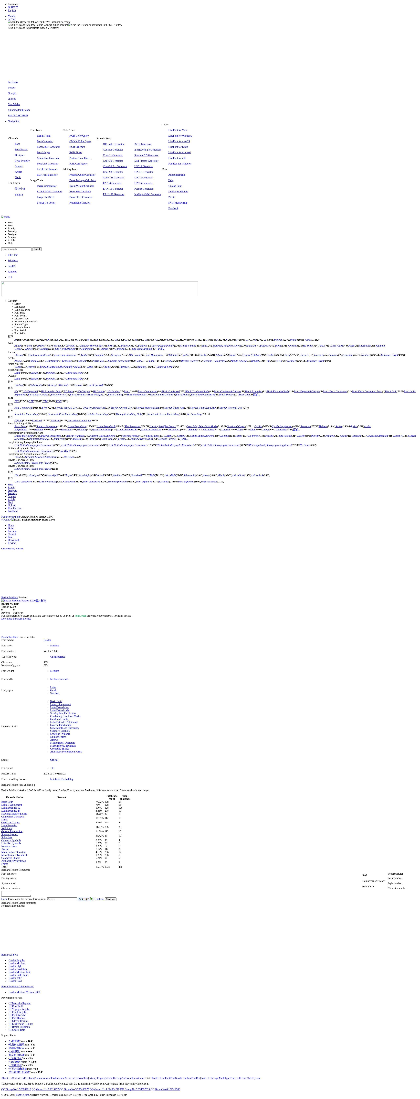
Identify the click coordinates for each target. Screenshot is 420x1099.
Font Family (21, 149)
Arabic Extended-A (151, 429)
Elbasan (18, 355)
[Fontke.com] (5, 217)
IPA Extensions (133, 426)
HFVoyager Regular (19, 1009)
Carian (180, 435)
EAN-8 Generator (112, 183)
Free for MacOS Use (66, 407)
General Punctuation (60, 725)
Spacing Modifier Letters (163, 426)
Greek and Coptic (236, 426)
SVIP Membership (178, 202)
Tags (16, 457)
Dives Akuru (336, 345)
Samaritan (66, 429)
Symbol (278, 339)
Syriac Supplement (101, 429)
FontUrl (205, 1078)
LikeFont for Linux (178, 146)
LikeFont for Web (177, 130)
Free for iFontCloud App (203, 407)
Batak (204, 345)
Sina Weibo (14, 104)
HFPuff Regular (17, 1018)
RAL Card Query (78, 163)
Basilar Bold (15, 980)
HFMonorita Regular (20, 1003)
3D (16, 391)
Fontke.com (7, 516)
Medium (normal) (117, 481)
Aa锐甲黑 (14, 1051)
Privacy (93, 1078)
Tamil (252, 429)
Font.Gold (235, 1078)
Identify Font (43, 135)
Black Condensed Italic (197, 391)
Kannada (281, 429)
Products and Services (62, 1078)
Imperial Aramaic (39, 438)
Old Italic (173, 355)
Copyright (102, 1078)
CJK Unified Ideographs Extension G (33, 451)
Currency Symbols (60, 730)
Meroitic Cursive (189, 360)
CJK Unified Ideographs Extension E (175, 445)
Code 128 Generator (113, 177)
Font (17, 143)
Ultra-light (32, 475)
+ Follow (6, 519)
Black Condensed (170, 391)
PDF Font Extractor (47, 174)
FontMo (186, 1078)
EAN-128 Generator (113, 194)
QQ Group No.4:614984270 (104, 1089)
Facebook (13, 82)
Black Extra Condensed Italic (367, 391)
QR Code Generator (113, 144)
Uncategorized (95, 385)
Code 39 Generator (113, 160)
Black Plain (182, 394)
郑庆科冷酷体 (16, 1055)
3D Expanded (30, 391)
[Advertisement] (213, 55)
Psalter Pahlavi (188, 345)
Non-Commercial (23, 407)
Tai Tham (308, 345)
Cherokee (124, 366)
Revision (55, 420)
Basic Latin (20, 426)
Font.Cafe (247, 1078)
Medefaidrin (51, 360)
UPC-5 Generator (143, 183)
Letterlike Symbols (60, 733)
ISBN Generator (142, 144)
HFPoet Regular (17, 1015)
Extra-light (52, 475)
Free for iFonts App (174, 407)
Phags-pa (126, 345)
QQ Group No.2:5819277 (45, 1089)
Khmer (28, 348)
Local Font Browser (47, 169)
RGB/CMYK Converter (49, 191)
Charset (12, 534)
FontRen (195, 1078)
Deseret (30, 366)
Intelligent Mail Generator (147, 194)
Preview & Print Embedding (62, 414)
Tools (18, 177)
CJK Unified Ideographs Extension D (127, 445)
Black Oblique (94, 394)
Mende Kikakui (239, 360)
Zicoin (171, 197)
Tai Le (321, 345)
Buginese (265, 345)
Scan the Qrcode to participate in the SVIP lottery (33, 27)
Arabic (40, 345)
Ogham (219, 355)
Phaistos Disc (152, 435)
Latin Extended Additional (64, 722)
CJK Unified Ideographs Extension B (33, 445)
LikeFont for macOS (179, 141)
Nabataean (76, 438)
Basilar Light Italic (18, 975)
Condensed (69, 481)
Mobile (11, 16)
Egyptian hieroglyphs (119, 360)
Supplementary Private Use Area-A (32, 462)
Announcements (176, 174)
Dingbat (63, 385)
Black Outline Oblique (161, 394)
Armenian (348, 355)
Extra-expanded (186, 481)
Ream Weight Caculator (81, 186)
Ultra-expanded (209, 481)
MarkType (224, 1078)
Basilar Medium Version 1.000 (24, 992)
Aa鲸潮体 (14, 1041)
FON (59, 401)
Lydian (121, 438)
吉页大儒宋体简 (18, 1068)
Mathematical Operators (62, 742)
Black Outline (115, 394)
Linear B (318, 355)
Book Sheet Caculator (80, 197)
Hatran (91, 438)
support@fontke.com (19, 110)
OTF (31, 401)
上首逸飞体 (15, 1058)
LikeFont (165, 1078)
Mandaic (81, 429)
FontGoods (80, 615)
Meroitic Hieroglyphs (214, 360)
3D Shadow (113, 391)
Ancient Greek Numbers (102, 435)
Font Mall (13, 511)
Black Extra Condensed (335, 391)
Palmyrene (59, 438)
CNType (214, 1078)
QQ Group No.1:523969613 (16, 1089)
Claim (4, 548)
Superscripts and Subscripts (64, 728)
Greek (287, 355)
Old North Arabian (65, 348)
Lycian (167, 435)
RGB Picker (75, 152)
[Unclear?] (86, 899)
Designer (19, 155)
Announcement (43, 1078)
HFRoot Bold (16, 1006)
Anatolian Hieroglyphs (91, 345)
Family (11, 487)
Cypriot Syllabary (251, 355)
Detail (11, 528)
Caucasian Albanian (65, 355)
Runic (233, 355)
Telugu (265, 429)
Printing (18, 385)
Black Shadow (226, 394)
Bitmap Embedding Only (129, 414)
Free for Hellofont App (147, 407)
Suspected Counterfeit (79, 420)
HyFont (256, 1078)
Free (44, 407)
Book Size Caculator (80, 191)
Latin (186, 355)
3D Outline (98, 391)
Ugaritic (269, 435)
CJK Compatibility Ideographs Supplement (269, 445)
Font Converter (45, 141)
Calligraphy (36, 385)
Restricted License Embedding (163, 414)
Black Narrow (58, 394)
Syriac (354, 426)
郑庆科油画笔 (16, 1044)
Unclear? (99, 899)
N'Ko (279, 360)
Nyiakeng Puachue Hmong (227, 345)
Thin (16, 475)
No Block (305, 445)
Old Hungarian (154, 355)
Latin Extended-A (77, 426)
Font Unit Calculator (47, 163)
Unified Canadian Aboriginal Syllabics (60, 366)
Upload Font (174, 186)
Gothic (84, 355)
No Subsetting (194, 414)
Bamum (82, 360)
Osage (17, 366)
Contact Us (18, 1078)
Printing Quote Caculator (82, 174)
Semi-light (85, 475)
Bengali (192, 429)
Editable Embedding (97, 414)
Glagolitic (99, 355)
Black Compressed (147, 391)
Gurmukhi (120, 348)
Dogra (351, 345)
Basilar (47, 640)
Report (19, 548)
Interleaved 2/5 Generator (147, 149)
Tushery (52, 385)
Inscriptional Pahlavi (163, 345)
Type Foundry (22, 160)
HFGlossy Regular (18, 1021)
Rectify (11, 548)
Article (18, 171)
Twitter (11, 87)
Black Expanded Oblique (307, 391)
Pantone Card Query (80, 158)
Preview (12, 531)
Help (170, 180)
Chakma (292, 345)
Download (13, 540)
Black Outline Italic (136, 394)
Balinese (142, 345)
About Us (6, 1078)
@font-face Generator (48, 158)
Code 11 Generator (113, 155)
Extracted (37, 420)
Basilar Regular (17, 960)
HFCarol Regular (18, 1012)
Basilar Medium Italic (20, 972)
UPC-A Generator (143, 166)
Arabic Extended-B (127, 429)
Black (127, 391)
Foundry (12, 493)
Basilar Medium (17, 963)
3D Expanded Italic (51, 391)
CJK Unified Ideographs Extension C (80, 445)
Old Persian (87, 348)
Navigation (13, 121)
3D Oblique (83, 391)
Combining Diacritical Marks (202, 426)
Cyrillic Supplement (282, 426)
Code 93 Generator (113, 172)
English (12, 10)
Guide (141, 1078)
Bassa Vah (98, 360)
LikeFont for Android (179, 152)
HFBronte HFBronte (19, 1026)
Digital (293, 339)
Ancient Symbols (130, 435)
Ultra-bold (189, 475)
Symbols (365, 355)
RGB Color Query (79, 135)
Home (11, 525)
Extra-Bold (170, 475)
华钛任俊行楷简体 (19, 1072)
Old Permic (135, 355)
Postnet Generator (143, 188)
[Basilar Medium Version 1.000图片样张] (23, 600)
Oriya (111, 345)
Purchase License (22, 618)
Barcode (78, 385)
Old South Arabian (142, 348)
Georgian (116, 355)
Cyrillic (270, 355)
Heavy (206, 475)
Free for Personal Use (230, 407)
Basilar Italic (15, 978)
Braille (203, 355)
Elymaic (70, 345)
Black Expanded (253, 391)
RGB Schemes (77, 146)
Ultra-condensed (23, 481)
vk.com (12, 98)
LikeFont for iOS (177, 158)
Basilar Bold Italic (18, 969)
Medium (117, 475)
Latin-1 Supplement (47, 426)
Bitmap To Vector (46, 202)
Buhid (278, 345)
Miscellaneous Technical (63, 745)
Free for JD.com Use (121, 407)
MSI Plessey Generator (146, 160)
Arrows (54, 739)
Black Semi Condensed (203, 394)
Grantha (43, 348)
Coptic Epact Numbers (202, 435)
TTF (16, 401)
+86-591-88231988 (18, 115)
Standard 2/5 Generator (146, 155)
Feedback (173, 208)
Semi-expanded (144, 481)
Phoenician (365, 345)
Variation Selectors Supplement (41, 457)
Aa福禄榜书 (15, 1061)
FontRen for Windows (179, 163)
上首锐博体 (15, 1065)
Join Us (112, 1078)
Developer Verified (178, 191)
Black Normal (77, 394)
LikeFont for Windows (180, 135)
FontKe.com (22, 1094)
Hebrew (323, 426)
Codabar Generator (113, 149)
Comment (110, 899)
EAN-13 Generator (113, 188)
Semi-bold (136, 475)
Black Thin (244, 394)
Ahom (29, 345)
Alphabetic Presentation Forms (66, 751)
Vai (268, 360)
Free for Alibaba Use (94, 407)
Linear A (304, 355)
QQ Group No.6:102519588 (165, 1089)
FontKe (156, 1078)
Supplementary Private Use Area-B (32, 468)
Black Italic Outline (38, 394)
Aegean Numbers (75, 435)
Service (12, 19)
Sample (19, 166)
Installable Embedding (26, 414)
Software (126, 1078)
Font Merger (43, 152)
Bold (152, 475)
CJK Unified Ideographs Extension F (220, 445)
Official (18, 420)
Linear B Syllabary (24, 435)
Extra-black (238, 475)
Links (135, 1078)
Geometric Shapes (59, 748)
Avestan (57, 345)
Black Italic (391, 391)
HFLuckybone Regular (21, 1024)
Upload (12, 505)
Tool (10, 502)
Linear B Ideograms (50, 435)
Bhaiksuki (251, 345)
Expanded (164, 481)
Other (308, 339)
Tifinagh (255, 360)
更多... (161, 348)
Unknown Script (389, 355)
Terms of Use (81, 1078)
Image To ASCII (45, 197)
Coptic (139, 360)
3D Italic (68, 391)
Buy (10, 537)
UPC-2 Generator (143, 177)
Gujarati (103, 348)
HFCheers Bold (17, 1029)
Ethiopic (34, 360)
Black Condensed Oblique (227, 391)
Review (12, 543)
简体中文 (13, 7)
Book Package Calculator (82, 180)
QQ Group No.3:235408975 (74, 1089)
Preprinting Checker (79, 202)
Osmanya (67, 360)
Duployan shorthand (39, 355)
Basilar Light (15, 966)
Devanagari (174, 429)
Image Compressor (46, 186)
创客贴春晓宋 (16, 1048)
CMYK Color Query (80, 141)
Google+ (12, 93)
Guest (4, 899)
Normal (100, 475)
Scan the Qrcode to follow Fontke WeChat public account (38, 24)
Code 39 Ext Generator (115, 166)
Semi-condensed (91, 481)
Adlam (17, 345)
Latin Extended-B (106, 426)
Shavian (333, 355)
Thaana (39, 429)
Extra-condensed (47, 481)
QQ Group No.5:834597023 (135, 1089)
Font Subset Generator (48, 146)
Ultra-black (257, 475)
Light (68, 475)
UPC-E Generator (143, 172)
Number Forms (58, 736)
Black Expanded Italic (277, 391)
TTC (45, 401)
